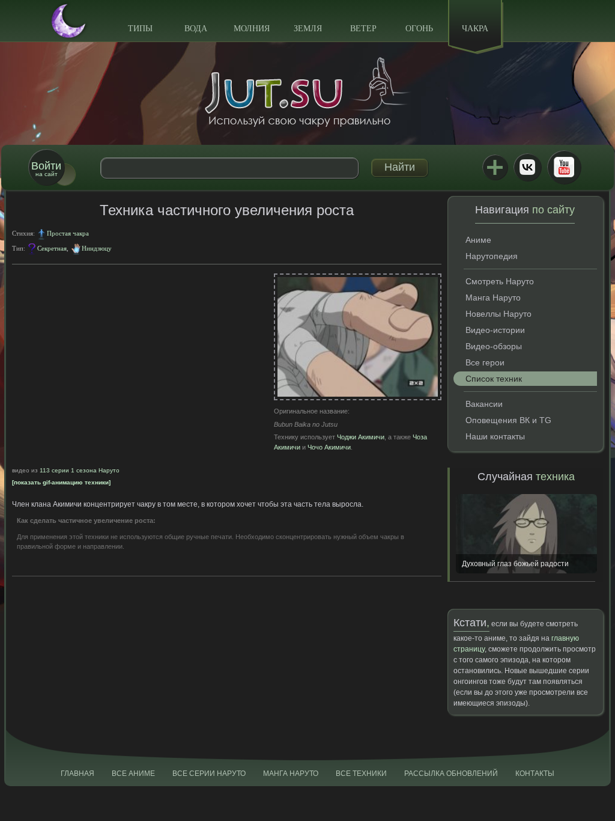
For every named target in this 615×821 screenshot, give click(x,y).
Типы (140, 28)
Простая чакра (68, 233)
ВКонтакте (527, 167)
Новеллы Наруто (498, 314)
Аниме (478, 240)
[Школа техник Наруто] (307, 92)
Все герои (484, 362)
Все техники (361, 773)
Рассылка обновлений (451, 773)
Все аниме (133, 773)
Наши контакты (495, 436)
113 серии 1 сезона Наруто (80, 470)
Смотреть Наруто (499, 281)
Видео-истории (495, 330)
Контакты (534, 773)
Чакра (475, 28)
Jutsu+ (494, 167)
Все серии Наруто (209, 773)
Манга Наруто (493, 297)
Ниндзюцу (97, 248)
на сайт (46, 168)
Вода (195, 28)
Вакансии (484, 404)
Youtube (564, 167)
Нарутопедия (491, 256)
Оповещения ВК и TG (508, 420)
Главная (77, 773)
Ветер (363, 28)
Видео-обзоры (493, 346)
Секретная (52, 248)
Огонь (419, 28)
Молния (252, 28)
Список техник (493, 378)
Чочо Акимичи (329, 447)
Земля (308, 28)
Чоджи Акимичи (360, 437)
